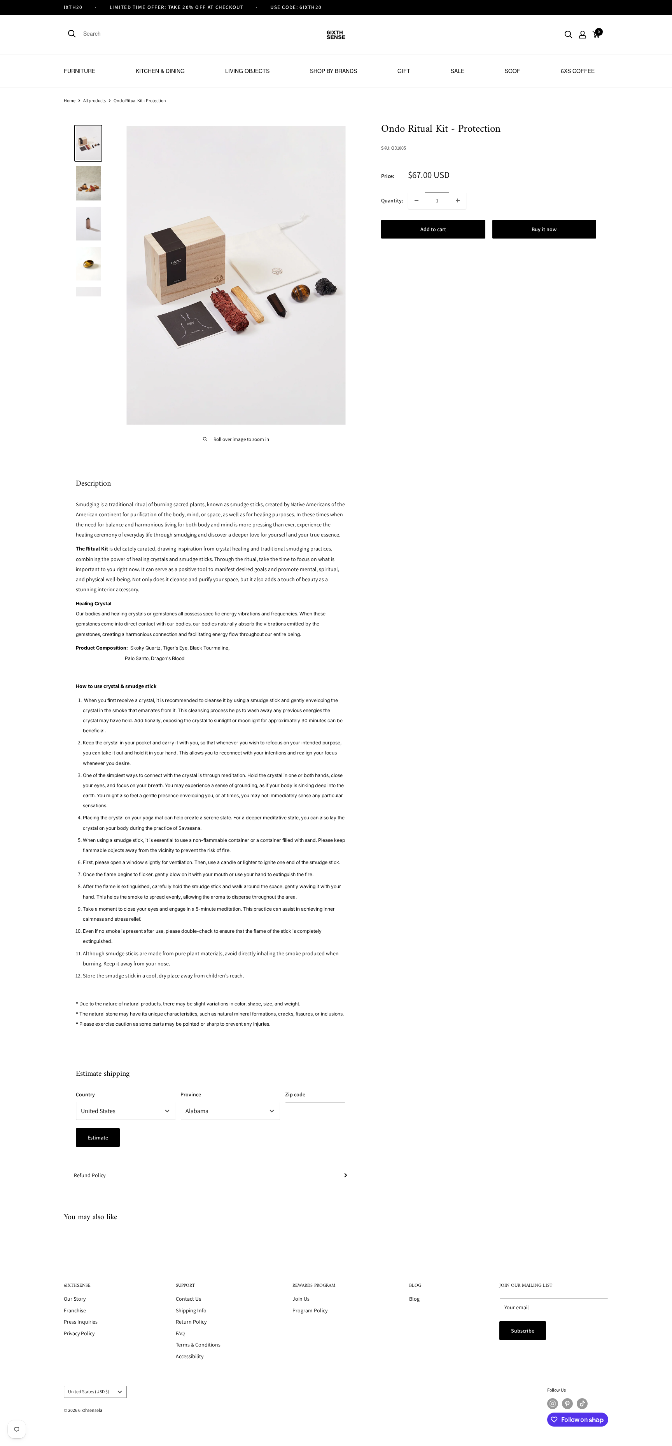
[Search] (73, 33)
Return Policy (191, 1321)
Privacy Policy (79, 1333)
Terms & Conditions (198, 1344)
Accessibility (189, 1356)
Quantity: (392, 200)
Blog (414, 1298)
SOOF (512, 71)
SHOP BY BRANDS (333, 71)
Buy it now (544, 229)
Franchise (75, 1310)
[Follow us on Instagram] (552, 1403)
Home (69, 100)
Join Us (301, 1298)
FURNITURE (79, 71)
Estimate (98, 1137)
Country (85, 1094)
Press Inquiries (81, 1321)
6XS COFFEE (578, 71)
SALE (457, 71)
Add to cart (433, 229)
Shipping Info (191, 1310)
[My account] (582, 34)
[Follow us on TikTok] (582, 1403)
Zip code (295, 1094)
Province (190, 1094)
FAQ (180, 1333)
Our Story (75, 1298)
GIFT (403, 71)
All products (94, 100)
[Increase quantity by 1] (458, 200)
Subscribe (522, 1330)
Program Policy (309, 1310)
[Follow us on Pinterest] (567, 1403)
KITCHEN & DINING (160, 71)
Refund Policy (89, 1175)
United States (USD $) (88, 1391)
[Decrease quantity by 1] (416, 200)
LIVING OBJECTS (247, 71)
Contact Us (188, 1298)
